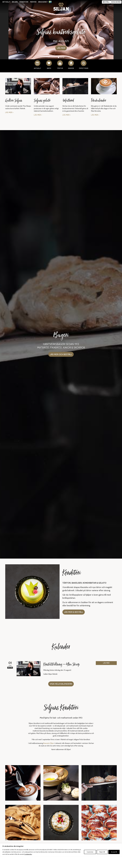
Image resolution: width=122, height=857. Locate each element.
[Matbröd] (75, 86)
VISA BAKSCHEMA (61, 45)
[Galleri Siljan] (18, 86)
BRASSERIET (43, 2)
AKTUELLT (6, 2)
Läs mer (9, 112)
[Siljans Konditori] (61, 6)
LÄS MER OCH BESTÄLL (61, 354)
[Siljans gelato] (47, 86)
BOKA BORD (116, 2)
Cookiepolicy (28, 854)
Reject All (102, 852)
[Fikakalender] (104, 86)
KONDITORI (24, 2)
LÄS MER (106, 663)
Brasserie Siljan (48, 743)
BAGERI (15, 2)
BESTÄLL (106, 2)
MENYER (33, 2)
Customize (90, 852)
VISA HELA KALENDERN (61, 684)
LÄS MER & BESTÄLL (73, 612)
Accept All (114, 852)
